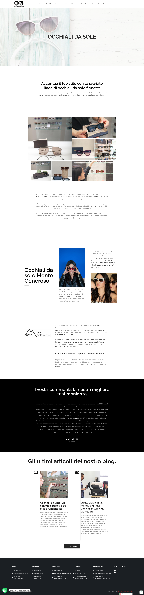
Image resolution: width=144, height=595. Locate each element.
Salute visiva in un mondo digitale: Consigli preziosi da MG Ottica (92, 507)
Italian (122, 594)
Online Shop (84, 4)
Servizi (64, 4)
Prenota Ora (101, 4)
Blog (93, 4)
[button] (4, 590)
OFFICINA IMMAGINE (125, 591)
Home (41, 4)
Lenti (56, 4)
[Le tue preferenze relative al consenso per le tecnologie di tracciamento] (141, 592)
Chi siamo (74, 4)
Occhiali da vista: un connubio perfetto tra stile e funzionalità (53, 505)
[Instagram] (115, 571)
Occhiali (48, 4)
